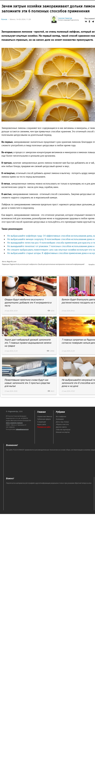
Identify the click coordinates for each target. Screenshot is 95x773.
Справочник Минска (44, 416)
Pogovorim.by (13, 411)
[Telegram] (92, 21)
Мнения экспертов (63, 432)
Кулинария (60, 419)
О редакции (41, 422)
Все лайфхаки (61, 416)
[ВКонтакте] (85, 21)
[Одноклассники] (89, 21)
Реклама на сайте (43, 427)
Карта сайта (41, 424)
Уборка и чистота (62, 424)
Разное (4, 19)
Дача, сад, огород (62, 422)
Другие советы (61, 427)
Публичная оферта (44, 419)
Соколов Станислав (65, 18)
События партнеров (63, 430)
